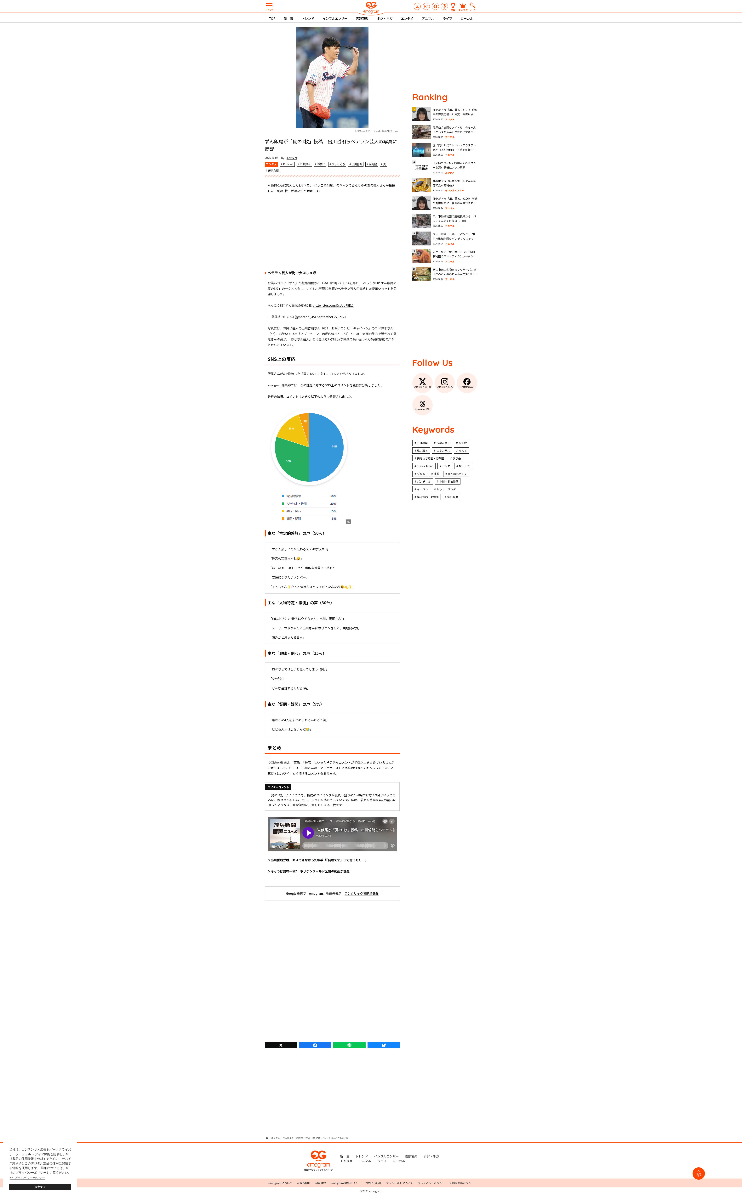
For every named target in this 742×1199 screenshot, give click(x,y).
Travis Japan (425, 466)
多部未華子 (443, 443)
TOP (272, 18)
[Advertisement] (332, 232)
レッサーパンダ (446, 489)
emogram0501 (435, 6)
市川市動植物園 (448, 481)
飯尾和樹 (273, 170)
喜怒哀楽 (362, 18)
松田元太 (464, 466)
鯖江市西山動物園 (428, 497)
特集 (453, 9)
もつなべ (292, 158)
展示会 (457, 458)
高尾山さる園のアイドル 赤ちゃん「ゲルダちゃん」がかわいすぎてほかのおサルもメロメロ (454, 132)
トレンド (308, 18)
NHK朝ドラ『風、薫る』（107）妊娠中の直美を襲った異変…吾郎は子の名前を (455, 114)
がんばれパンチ (457, 474)
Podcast (288, 164)
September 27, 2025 (331, 316)
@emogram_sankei (417, 6)
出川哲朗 (356, 164)
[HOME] (267, 1138)
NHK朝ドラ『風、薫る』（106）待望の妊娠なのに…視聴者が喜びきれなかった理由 (455, 203)
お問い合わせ (373, 1183)
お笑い (321, 164)
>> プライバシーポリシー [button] (27, 1177)
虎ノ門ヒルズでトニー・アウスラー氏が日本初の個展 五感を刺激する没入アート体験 (454, 149)
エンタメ (407, 18)
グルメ (421, 474)
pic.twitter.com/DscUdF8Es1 (333, 305)
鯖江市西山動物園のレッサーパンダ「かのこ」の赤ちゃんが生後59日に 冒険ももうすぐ (456, 274)
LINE (349, 1045)
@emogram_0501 (426, 6)
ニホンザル (443, 450)
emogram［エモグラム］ (371, 8)
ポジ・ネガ (384, 18)
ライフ (447, 18)
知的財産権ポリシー (461, 1183)
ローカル (467, 18)
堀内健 (373, 164)
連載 (436, 474)
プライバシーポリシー (431, 1183)
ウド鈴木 (305, 164)
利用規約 (320, 1183)
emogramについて (280, 1183)
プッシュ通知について (399, 1183)
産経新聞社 (304, 1183)
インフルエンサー (335, 18)
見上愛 (463, 443)
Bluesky (384, 1045)
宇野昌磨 (452, 497)
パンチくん (424, 481)
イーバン (422, 489)
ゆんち (463, 450)
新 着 (288, 18)
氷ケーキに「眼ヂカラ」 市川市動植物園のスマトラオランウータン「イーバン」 (454, 256)
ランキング (463, 9)
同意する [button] (40, 1186)
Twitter (281, 1045)
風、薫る (422, 450)
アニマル (428, 18)
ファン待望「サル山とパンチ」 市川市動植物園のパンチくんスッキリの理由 (454, 238)
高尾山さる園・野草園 (430, 458)
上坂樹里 (422, 443)
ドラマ (446, 466)
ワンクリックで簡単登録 (362, 893)
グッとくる (338, 164)
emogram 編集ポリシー (346, 1183)
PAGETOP (698, 1175)
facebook (315, 1045)
